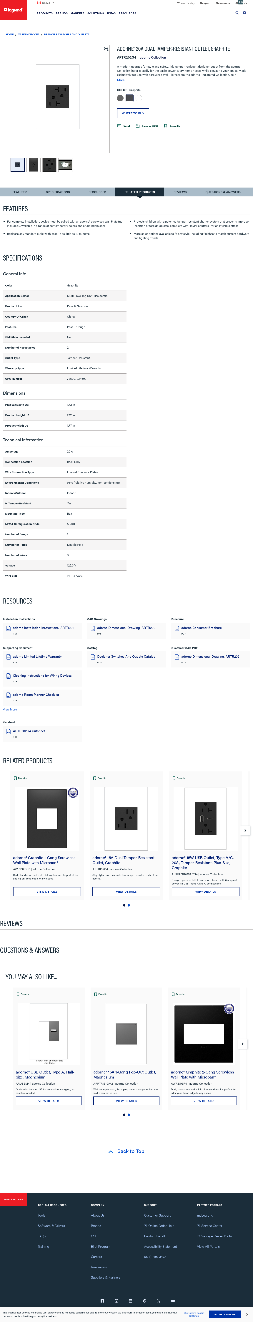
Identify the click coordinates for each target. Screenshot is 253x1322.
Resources (97, 192)
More (121, 80)
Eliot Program (101, 1246)
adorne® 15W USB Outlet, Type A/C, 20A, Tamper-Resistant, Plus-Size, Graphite (203, 862)
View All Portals (208, 1246)
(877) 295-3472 (155, 1256)
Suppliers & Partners (105, 1277)
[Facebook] (102, 1301)
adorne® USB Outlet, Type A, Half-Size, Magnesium (45, 1074)
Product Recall (154, 1236)
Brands (96, 1225)
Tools (41, 1215)
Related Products (140, 192)
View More (10, 709)
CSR (94, 1236)
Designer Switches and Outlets (66, 34)
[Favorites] (244, 12)
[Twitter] (159, 1301)
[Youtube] (173, 1301)
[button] (106, 48)
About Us (97, 1215)
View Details (47, 891)
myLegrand (205, 1215)
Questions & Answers (223, 192)
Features (19, 193)
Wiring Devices (28, 34)
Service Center (211, 1225)
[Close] (247, 1314)
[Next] (245, 830)
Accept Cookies (224, 1314)
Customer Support (157, 1215)
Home (10, 34)
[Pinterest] (144, 1301)
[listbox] (58, 99)
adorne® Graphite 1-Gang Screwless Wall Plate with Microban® (44, 859)
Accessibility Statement (160, 1246)
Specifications (58, 192)
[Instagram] (116, 1301)
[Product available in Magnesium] (120, 98)
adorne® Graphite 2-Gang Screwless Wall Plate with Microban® (202, 1074)
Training (43, 1246)
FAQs (42, 1236)
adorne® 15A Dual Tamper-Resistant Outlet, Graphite (123, 859)
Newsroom (99, 1267)
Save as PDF (149, 126)
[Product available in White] (139, 98)
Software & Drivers (51, 1225)
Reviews (180, 192)
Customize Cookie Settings (194, 1314)
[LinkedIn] (130, 1301)
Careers (96, 1256)
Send (126, 126)
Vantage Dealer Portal (216, 1236)
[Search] (237, 12)
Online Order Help (161, 1225)
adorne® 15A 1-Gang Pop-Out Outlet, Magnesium (124, 1074)
